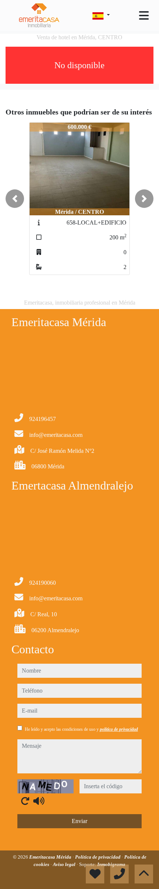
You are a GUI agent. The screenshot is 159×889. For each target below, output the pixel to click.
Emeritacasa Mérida (50, 857)
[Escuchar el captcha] (39, 800)
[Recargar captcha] (25, 800)
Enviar (79, 821)
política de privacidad (119, 729)
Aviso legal (65, 864)
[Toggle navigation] (144, 16)
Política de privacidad (98, 857)
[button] (15, 198)
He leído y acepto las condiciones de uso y (81, 729)
